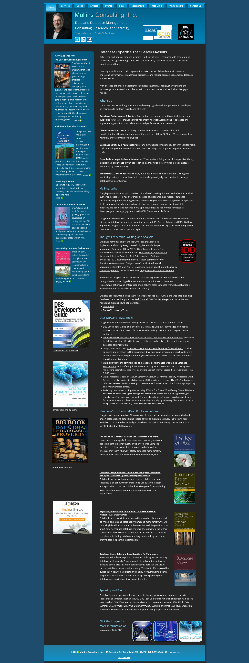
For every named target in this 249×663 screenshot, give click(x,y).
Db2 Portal (108, 306)
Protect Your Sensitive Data (113, 514)
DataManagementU (109, 270)
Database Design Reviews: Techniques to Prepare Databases (130, 472)
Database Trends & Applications (174, 284)
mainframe (105, 630)
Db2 (114, 630)
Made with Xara (124, 657)
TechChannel (141, 299)
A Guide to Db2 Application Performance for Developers (155, 348)
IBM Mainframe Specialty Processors (169, 376)
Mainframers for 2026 (110, 266)
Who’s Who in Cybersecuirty (153, 252)
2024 (129, 266)
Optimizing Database (177, 362)
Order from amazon (62, 467)
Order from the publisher (65, 350)
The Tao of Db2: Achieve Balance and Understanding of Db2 (129, 436)
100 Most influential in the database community (134, 259)
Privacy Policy (175, 652)
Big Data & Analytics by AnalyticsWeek (119, 245)
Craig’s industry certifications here (157, 270)
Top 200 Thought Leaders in (145, 241)
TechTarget (163, 299)
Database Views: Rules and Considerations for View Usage (129, 554)
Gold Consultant (129, 225)
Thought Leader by (168, 266)
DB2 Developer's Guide (114, 326)
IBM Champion (182, 225)
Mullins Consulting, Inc (153, 193)
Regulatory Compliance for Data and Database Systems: (128, 511)
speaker (122, 595)
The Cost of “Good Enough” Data (169, 390)
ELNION (148, 277)
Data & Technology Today (116, 310)
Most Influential (153, 263)
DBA (120, 630)
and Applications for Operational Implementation (125, 475)
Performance (109, 366)
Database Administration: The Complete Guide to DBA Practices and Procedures (143, 337)
